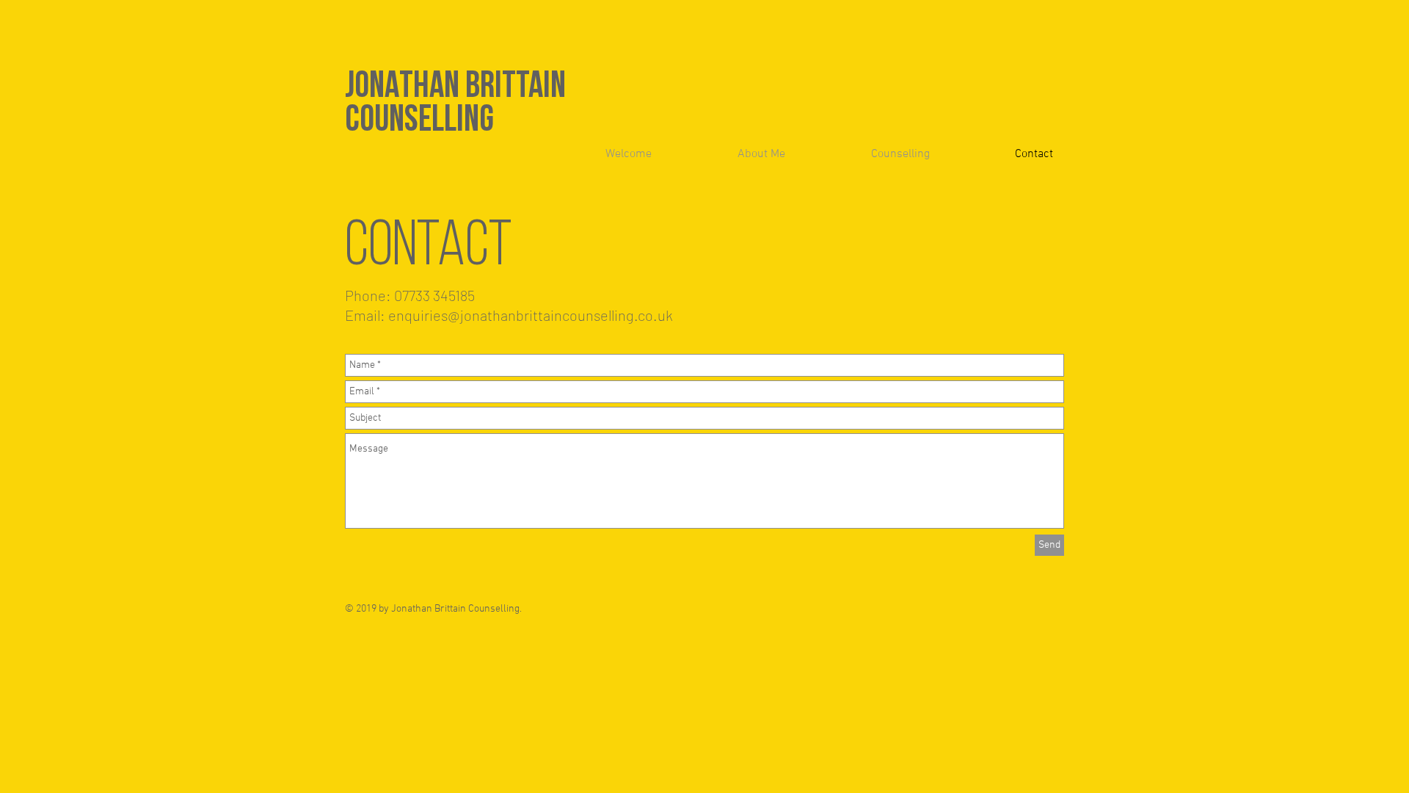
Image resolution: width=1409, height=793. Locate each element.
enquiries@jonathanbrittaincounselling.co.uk (530, 315)
